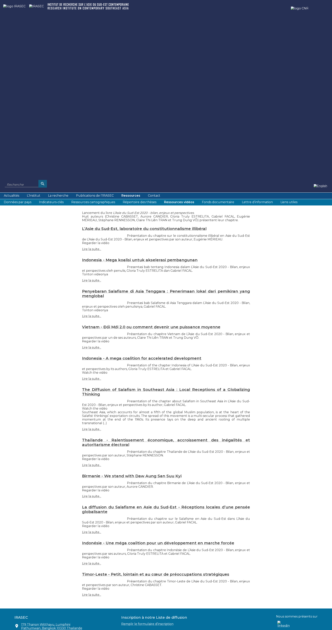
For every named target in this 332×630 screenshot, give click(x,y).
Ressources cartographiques (93, 202)
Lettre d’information (257, 202)
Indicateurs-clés (51, 202)
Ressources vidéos (179, 202)
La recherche (58, 195)
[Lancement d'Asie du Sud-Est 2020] (320, 185)
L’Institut (33, 195)
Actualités (11, 195)
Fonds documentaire (218, 202)
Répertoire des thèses (139, 202)
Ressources (130, 195)
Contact (154, 195)
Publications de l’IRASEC (95, 195)
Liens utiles (289, 202)
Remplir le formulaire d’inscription (147, 624)
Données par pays (17, 202)
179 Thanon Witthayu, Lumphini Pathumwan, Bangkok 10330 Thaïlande (51, 626)
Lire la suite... (91, 249)
